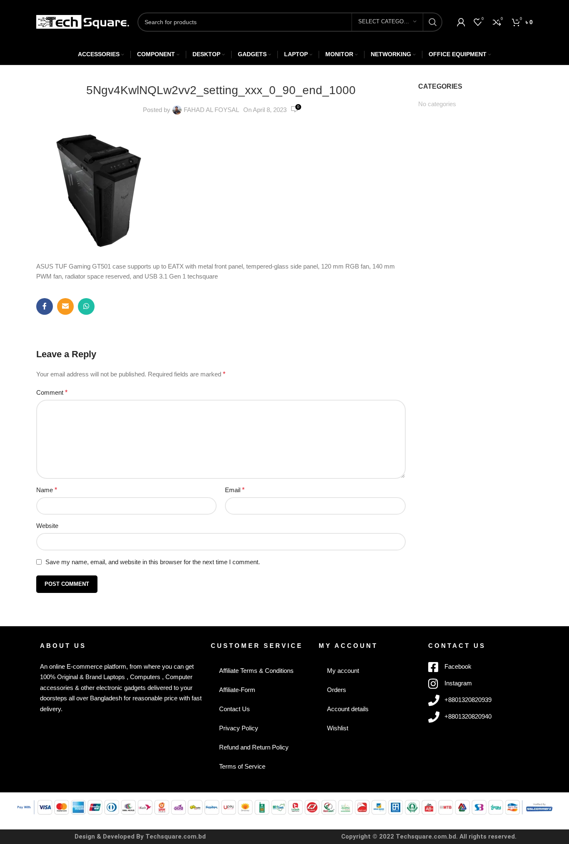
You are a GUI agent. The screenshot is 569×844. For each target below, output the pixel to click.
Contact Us (234, 708)
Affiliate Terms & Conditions (256, 670)
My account (343, 670)
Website (47, 525)
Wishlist (337, 728)
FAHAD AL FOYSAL (211, 109)
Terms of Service (242, 766)
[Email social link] (65, 306)
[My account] (461, 22)
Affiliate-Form (237, 689)
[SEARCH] (432, 22)
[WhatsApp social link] (86, 306)
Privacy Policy (238, 728)
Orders (336, 689)
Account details (348, 708)
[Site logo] (82, 21)
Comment (51, 392)
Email (235, 489)
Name (46, 489)
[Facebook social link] (44, 306)
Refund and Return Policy (254, 747)
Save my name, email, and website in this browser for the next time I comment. (152, 561)
